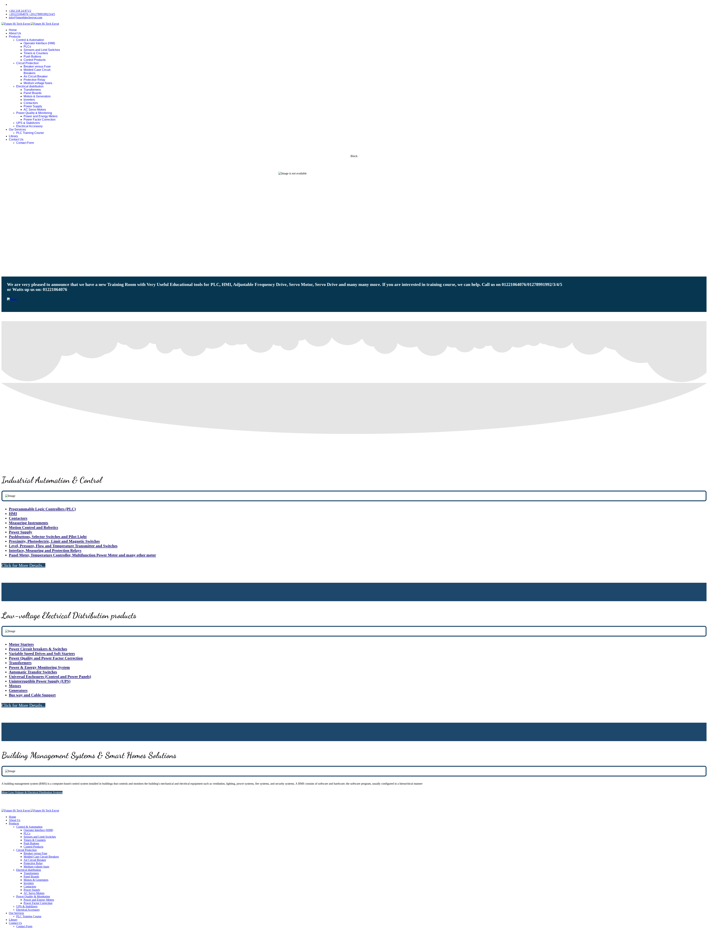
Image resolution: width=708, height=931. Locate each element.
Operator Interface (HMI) (39, 43)
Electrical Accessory (29, 126)
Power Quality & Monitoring (34, 112)
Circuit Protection (27, 63)
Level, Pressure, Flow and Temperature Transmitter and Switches (63, 546)
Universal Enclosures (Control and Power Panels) (50, 676)
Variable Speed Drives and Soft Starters (42, 653)
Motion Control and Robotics (33, 527)
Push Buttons (32, 56)
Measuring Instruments (28, 523)
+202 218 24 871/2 (20, 10)
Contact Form (25, 142)
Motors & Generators (37, 96)
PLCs (27, 46)
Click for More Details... (23, 565)
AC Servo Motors (35, 109)
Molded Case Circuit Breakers (41, 856)
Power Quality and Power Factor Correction (46, 658)
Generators (18, 690)
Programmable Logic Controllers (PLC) (42, 509)
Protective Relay (34, 79)
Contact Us (16, 139)
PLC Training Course (30, 132)
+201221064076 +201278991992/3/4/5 (32, 14)
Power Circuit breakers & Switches (38, 649)
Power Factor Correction (39, 119)
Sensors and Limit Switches (42, 49)
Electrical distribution (30, 86)
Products (14, 36)
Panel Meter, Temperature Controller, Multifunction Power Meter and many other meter (82, 555)
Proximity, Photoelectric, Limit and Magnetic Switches (54, 541)
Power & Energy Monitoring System (39, 667)
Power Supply (33, 106)
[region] (354, 212)
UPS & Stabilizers (28, 122)
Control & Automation (30, 39)
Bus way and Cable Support (32, 695)
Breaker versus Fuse (37, 66)
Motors (15, 686)
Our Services (17, 129)
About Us (15, 33)
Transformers (32, 89)
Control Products (35, 59)
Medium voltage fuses (38, 83)
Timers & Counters (36, 53)
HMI (13, 513)
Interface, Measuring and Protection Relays (45, 550)
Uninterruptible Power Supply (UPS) (39, 681)
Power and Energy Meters (41, 116)
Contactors (31, 103)
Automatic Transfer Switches (33, 672)
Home (13, 30)
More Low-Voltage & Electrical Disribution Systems (32, 792)
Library (13, 136)
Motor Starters (21, 644)
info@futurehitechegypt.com (25, 17)
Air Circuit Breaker (36, 76)
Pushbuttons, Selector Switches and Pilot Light (48, 536)
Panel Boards (32, 93)
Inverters (29, 99)
